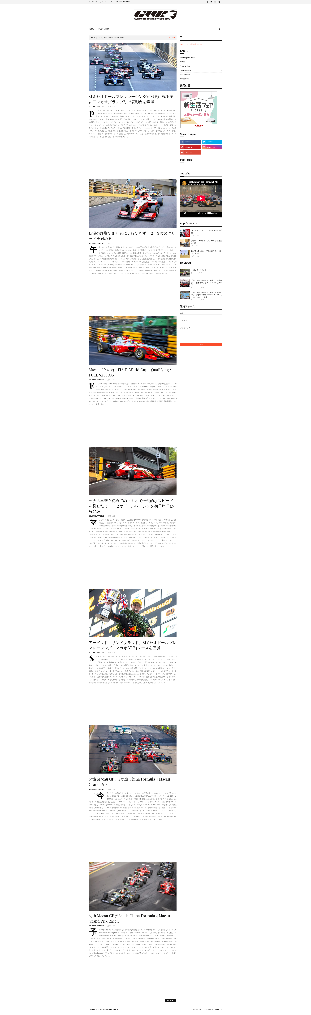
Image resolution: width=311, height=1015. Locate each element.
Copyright (218, 1009)
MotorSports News (201, 57)
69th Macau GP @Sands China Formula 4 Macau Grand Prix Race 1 (129, 918)
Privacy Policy (208, 1009)
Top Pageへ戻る (195, 1009)
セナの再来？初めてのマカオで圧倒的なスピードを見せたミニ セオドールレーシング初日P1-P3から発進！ (132, 506)
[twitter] (211, 2)
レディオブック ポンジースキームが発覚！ (206, 231)
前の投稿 (170, 1000)
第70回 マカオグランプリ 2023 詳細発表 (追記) (206, 241)
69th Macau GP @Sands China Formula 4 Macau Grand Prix (129, 781)
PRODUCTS (201, 79)
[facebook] (208, 2)
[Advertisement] (133, 159)
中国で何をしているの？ (200, 270)
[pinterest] (219, 2)
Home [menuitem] (91, 29)
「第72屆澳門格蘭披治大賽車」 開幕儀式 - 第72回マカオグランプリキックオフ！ (206, 282)
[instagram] (215, 2)
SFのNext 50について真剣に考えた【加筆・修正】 (206, 252)
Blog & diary (201, 66)
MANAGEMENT (201, 70)
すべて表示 (171, 37)
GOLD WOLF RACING (96, 107)
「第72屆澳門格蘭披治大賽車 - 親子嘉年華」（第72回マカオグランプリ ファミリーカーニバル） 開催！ (206, 294)
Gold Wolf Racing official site (98, 2)
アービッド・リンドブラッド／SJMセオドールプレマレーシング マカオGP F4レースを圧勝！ (133, 645)
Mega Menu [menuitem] (103, 29)
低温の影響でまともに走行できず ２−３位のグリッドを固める (132, 235)
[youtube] (190, 152)
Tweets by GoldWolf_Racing (191, 44)
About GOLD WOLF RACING (120, 2)
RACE (201, 62)
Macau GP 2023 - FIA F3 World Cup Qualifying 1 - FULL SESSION (131, 372)
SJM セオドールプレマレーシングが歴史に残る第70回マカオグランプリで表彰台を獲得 (131, 99)
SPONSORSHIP (201, 74)
